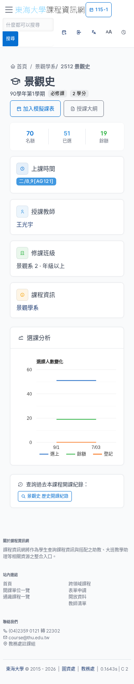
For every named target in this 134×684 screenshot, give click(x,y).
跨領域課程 (79, 584)
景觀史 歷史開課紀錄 (47, 496)
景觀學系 (45, 66)
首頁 (21, 66)
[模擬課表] (64, 32)
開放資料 (77, 597)
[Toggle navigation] (9, 10)
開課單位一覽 (16, 590)
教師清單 (77, 603)
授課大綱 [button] (87, 108)
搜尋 (10, 38)
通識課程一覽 (16, 597)
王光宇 (24, 224)
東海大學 (15, 669)
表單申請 (77, 590)
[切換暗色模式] (123, 32)
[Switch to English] (93, 32)
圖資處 (68, 669)
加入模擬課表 (38, 108)
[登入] (78, 32)
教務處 (88, 669)
